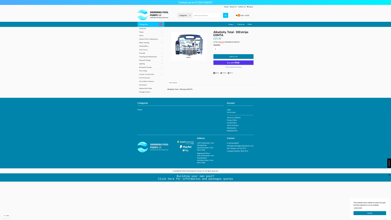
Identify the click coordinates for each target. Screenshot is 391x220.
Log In (250, 7)
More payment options (234, 67)
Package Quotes (144, 92)
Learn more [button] (358, 208)
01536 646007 (233, 143)
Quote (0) (389, 163)
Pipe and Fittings (145, 60)
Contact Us (242, 7)
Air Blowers (143, 85)
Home (226, 7)
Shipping (221, 42)
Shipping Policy (232, 130)
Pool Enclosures (144, 78)
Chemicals (240, 24)
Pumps (230, 24)
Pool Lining (143, 71)
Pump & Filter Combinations (148, 39)
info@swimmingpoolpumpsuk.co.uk (240, 146)
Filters (250, 24)
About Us (233, 7)
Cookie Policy (232, 123)
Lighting (142, 64)
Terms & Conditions (234, 117)
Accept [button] (369, 213)
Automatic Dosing (145, 67)
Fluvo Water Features (146, 81)
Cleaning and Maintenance (148, 57)
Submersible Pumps (145, 88)
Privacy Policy (232, 120)
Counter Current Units (146, 74)
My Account (231, 112)
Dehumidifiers (144, 46)
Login (229, 110)
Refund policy (231, 128)
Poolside (142, 53)
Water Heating (144, 42)
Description (173, 83)
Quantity (216, 45)
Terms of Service (232, 125)
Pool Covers (143, 50)
